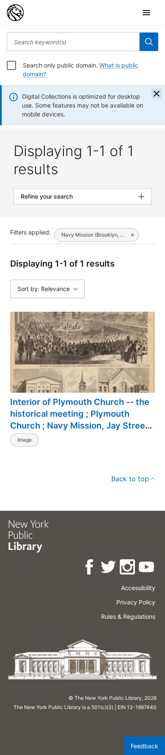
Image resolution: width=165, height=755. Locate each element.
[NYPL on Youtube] (147, 568)
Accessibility (138, 587)
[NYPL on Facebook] (90, 568)
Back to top (130, 479)
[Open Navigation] (146, 12)
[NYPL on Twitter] (109, 568)
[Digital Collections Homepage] (15, 12)
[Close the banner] (156, 94)
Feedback (144, 746)
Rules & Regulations (128, 616)
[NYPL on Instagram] (128, 568)
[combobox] (73, 41)
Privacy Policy (135, 602)
